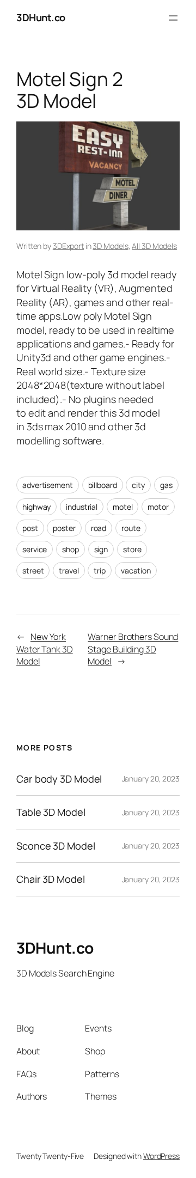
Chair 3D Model (50, 879)
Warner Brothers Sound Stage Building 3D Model (133, 649)
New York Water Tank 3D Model (44, 649)
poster (64, 528)
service (34, 549)
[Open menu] (173, 18)
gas (166, 485)
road (99, 528)
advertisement (47, 485)
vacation (136, 570)
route (130, 528)
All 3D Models (154, 246)
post (30, 528)
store (132, 549)
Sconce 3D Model (55, 845)
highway (36, 507)
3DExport (68, 246)
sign (101, 549)
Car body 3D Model (59, 778)
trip (100, 570)
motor (158, 507)
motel (123, 507)
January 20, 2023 (151, 778)
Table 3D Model (50, 812)
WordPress (161, 1156)
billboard (102, 485)
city (138, 485)
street (33, 570)
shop (70, 549)
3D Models (110, 246)
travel (68, 570)
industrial (81, 507)
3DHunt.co (40, 17)
